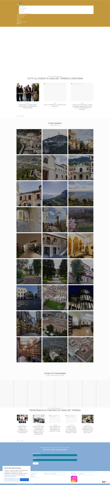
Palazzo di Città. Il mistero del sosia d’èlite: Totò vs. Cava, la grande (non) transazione (38, 430)
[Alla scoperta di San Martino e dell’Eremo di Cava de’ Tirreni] (55, 419)
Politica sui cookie (12, 476)
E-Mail (34, 458)
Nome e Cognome (36, 453)
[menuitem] (55, 9)
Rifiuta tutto (16, 479)
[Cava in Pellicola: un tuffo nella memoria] (55, 92)
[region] (17, 474)
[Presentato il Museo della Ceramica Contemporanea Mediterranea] (27, 92)
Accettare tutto (24, 479)
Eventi (27, 103)
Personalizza (8, 479)
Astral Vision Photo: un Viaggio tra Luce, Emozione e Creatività (22, 429)
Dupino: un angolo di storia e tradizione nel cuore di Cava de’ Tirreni (87, 429)
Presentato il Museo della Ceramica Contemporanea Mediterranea (28, 106)
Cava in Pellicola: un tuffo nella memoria (55, 105)
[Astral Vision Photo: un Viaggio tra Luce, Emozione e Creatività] (22, 419)
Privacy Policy (31, 484)
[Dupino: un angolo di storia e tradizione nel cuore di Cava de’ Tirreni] (88, 419)
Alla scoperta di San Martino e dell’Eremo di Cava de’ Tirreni (55, 429)
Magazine (22, 425)
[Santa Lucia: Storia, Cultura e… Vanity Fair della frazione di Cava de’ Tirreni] (71, 419)
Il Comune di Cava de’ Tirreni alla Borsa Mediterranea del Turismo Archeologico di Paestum (82, 107)
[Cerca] (17, 24)
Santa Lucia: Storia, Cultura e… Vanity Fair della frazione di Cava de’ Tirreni (71, 429)
